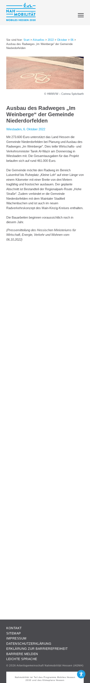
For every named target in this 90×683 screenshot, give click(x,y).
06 (72, 39)
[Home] (21, 12)
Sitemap (13, 633)
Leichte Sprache (21, 659)
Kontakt (14, 628)
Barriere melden (22, 654)
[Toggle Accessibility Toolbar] (81, 674)
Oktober (62, 39)
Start (26, 39)
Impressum (16, 638)
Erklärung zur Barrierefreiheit (37, 648)
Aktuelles (38, 39)
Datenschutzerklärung (28, 643)
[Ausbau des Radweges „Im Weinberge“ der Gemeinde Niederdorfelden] (45, 88)
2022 (51, 39)
